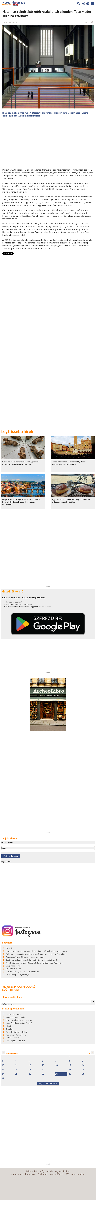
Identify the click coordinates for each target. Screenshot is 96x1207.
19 (30, 1069)
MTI (87, 22)
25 (16, 1074)
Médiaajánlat (56, 1174)
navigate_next (93, 1001)
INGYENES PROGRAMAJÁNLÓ (18, 986)
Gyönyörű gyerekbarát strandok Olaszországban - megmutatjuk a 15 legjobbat (36, 954)
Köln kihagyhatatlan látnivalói (17, 1035)
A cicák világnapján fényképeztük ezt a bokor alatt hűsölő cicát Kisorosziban (34, 963)
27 (43, 1074)
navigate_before (3, 1052)
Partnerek (42, 1174)
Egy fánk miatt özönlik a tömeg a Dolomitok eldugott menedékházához (71, 500)
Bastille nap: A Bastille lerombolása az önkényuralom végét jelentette (32, 960)
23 (83, 1069)
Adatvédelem (78, 1174)
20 (43, 1069)
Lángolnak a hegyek (13, 966)
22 (70, 1069)
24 (3, 1074)
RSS (67, 1174)
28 (56, 1074)
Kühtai (8, 1026)
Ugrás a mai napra (48, 1083)
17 (3, 1069)
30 (83, 1074)
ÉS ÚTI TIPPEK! (10, 989)
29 (70, 1074)
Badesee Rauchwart (13, 1014)
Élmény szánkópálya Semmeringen (19, 1020)
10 (3, 1065)
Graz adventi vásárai (13, 969)
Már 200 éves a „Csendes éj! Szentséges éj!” (22, 972)
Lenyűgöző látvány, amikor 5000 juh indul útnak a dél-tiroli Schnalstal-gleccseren (36, 951)
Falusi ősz (9, 948)
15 (70, 1065)
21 (56, 1069)
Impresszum (17, 1174)
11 (16, 1065)
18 (16, 1069)
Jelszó (3, 848)
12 (30, 1065)
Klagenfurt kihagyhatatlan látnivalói (19, 1023)
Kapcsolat (30, 1174)
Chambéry (10, 1029)
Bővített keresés (7, 1004)
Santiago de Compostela (15, 1017)
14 (56, 1065)
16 (83, 1065)
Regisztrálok (6, 861)
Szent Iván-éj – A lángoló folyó (17, 975)
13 (43, 1065)
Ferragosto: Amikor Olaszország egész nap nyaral (25, 957)
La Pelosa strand (12, 1038)
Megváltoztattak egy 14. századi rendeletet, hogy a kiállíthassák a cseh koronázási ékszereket (21, 501)
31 (3, 1078)
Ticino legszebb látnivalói (15, 1041)
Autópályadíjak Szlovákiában (16, 1032)
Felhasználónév (7, 842)
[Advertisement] (48, 142)
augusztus (12, 1053)
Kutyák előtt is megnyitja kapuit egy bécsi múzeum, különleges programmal (20, 463)
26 (30, 1074)
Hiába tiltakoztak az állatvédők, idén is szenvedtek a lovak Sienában (69, 463)
